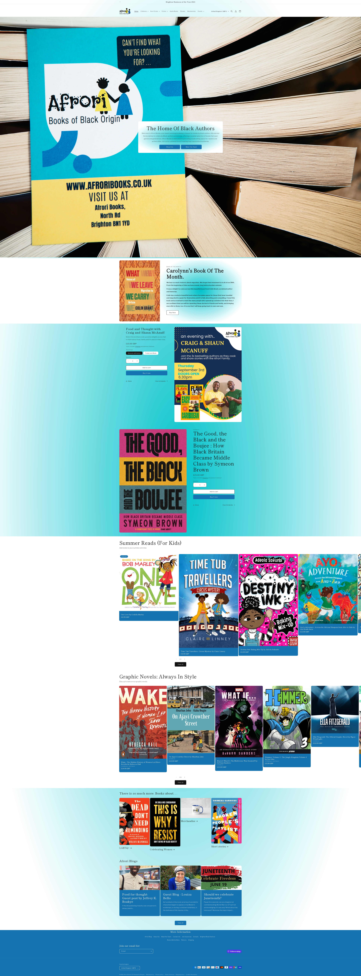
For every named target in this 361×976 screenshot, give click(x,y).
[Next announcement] (241, 2)
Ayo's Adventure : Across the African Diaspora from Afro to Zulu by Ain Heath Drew (327, 626)
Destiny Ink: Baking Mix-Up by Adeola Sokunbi (259, 648)
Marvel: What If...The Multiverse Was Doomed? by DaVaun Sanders (237, 762)
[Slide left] (176, 659)
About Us (169, 147)
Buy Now (172, 312)
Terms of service (169, 974)
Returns (183, 940)
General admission (134, 353)
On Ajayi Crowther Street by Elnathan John (186, 757)
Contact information (191, 974)
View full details (160, 381)
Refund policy (150, 974)
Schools (195, 936)
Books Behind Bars (173, 940)
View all (180, 664)
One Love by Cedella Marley (132, 613)
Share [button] (130, 381)
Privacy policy (159, 974)
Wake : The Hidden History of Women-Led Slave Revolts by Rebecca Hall (140, 763)
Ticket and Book (150, 353)
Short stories (218, 846)
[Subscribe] (151, 951)
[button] (144, 11)
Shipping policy (180, 974)
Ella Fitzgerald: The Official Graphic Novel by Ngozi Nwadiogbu (334, 738)
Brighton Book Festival (207, 936)
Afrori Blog (148, 936)
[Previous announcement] (120, 2)
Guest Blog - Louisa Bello (177, 896)
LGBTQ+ (124, 848)
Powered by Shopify (139, 974)
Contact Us (176, 936)
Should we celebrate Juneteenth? (219, 896)
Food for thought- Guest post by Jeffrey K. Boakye (139, 897)
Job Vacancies (186, 936)
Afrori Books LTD (128, 974)
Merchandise (188, 821)
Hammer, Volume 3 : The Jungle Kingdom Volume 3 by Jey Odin (286, 758)
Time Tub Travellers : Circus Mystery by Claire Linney (203, 649)
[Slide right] (185, 659)
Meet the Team (191, 147)
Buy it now (147, 373)
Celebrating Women (161, 849)
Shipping (137, 346)
